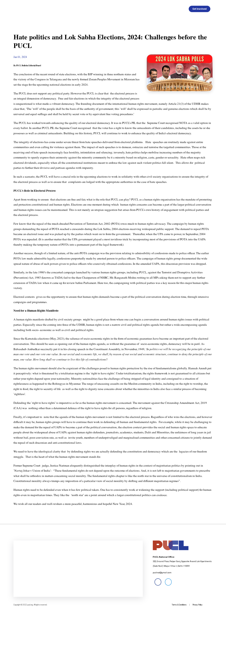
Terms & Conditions (179, 605)
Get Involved (199, 8)
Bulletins (99, 8)
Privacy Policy (197, 605)
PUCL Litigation (153, 8)
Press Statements (77, 8)
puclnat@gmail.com (162, 572)
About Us (53, 8)
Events (133, 8)
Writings (117, 8)
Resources (176, 8)
